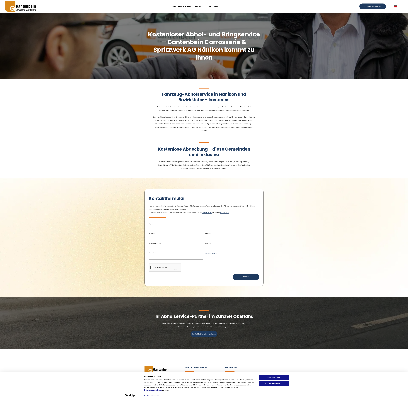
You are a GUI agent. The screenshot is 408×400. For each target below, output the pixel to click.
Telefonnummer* (155, 243)
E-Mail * (152, 233)
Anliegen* (208, 243)
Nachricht (152, 253)
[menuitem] (173, 6)
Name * (151, 224)
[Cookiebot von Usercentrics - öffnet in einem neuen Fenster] (130, 395)
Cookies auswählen (151, 396)
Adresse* (208, 233)
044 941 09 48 (207, 213)
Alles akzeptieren (273, 377)
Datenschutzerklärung (153, 390)
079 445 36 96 (224, 213)
